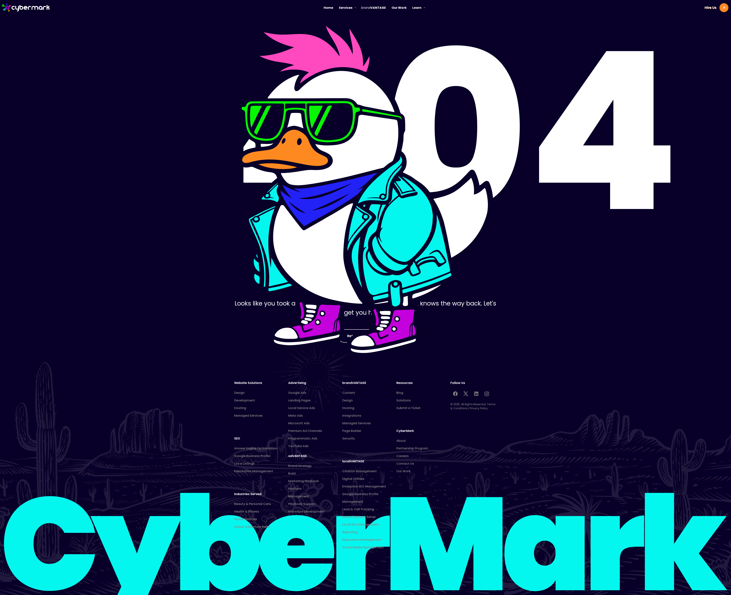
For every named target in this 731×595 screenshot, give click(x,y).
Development (244, 400)
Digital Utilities (353, 479)
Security (348, 438)
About (401, 441)
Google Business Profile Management (360, 498)
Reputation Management (253, 471)
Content (348, 393)
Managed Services (248, 415)
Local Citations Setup (359, 517)
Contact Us (405, 463)
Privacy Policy (479, 408)
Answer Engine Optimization (255, 448)
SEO (237, 438)
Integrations (351, 415)
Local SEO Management (360, 524)
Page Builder (351, 431)
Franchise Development (306, 511)
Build (292, 473)
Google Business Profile (252, 456)
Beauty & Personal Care (252, 504)
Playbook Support (302, 504)
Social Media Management (363, 547)
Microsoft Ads (299, 423)
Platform (295, 489)
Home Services (245, 519)
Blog (399, 393)
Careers (402, 456)
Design (239, 393)
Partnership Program (412, 448)
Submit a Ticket (408, 408)
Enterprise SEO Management (364, 486)
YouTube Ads (298, 446)
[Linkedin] (476, 394)
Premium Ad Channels (305, 431)
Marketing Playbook (303, 481)
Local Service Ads (301, 408)
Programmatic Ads (302, 438)
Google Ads (297, 393)
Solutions (403, 400)
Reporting (350, 532)
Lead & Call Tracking (358, 509)
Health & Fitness (246, 511)
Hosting (240, 408)
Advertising (297, 383)
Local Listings (244, 463)
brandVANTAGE (354, 383)
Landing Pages (299, 400)
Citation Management (359, 471)
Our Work (403, 471)
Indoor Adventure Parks (252, 527)
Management (298, 496)
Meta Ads (295, 415)
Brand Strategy (300, 466)
